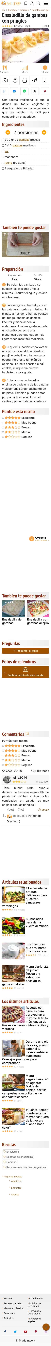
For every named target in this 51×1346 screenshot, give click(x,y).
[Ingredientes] (5, 673)
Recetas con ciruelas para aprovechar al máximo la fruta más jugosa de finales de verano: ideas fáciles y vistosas (25, 1018)
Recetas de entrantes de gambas (26, 1167)
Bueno (25, 427)
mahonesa (12, 157)
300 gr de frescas (22, 139)
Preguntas (9, 1313)
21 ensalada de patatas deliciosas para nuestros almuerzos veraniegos (24, 897)
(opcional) (15, 162)
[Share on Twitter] (35, 91)
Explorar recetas (13, 1176)
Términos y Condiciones (34, 1312)
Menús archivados (13, 1308)
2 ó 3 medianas (20, 145)
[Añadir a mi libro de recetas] (44, 80)
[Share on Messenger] (14, 91)
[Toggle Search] (38, 3)
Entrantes (16, 1187)
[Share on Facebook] (4, 91)
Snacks (15, 1194)
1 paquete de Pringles (19, 168)
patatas (17, 145)
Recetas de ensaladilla (19, 1156)
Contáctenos (36, 1298)
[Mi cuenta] (32, 3)
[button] (5, 45)
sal (6, 151)
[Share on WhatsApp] (24, 91)
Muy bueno (29, 422)
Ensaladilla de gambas (12, 621)
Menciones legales (34, 1320)
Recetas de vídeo (13, 1303)
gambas (24, 139)
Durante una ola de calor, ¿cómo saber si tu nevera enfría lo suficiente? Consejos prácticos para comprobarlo (25, 1052)
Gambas (11, 1162)
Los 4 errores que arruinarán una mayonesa (36, 948)
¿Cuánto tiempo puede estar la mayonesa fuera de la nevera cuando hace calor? (25, 1118)
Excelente (28, 417)
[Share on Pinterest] (45, 91)
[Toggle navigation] (46, 3)
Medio (25, 432)
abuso (45, 809)
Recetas (8, 1298)
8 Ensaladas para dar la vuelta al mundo (37, 922)
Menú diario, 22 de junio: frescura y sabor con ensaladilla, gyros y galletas (25, 975)
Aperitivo (16, 1181)
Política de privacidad (34, 1304)
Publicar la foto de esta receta (25, 675)
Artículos (8, 1318)
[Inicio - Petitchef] (3, 10)
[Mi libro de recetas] (26, 3)
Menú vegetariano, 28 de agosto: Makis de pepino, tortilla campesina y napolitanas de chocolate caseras (25, 1086)
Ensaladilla (12, 1151)
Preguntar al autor (27, 650)
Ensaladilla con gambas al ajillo (38, 621)
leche (8, 162)
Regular (26, 437)
